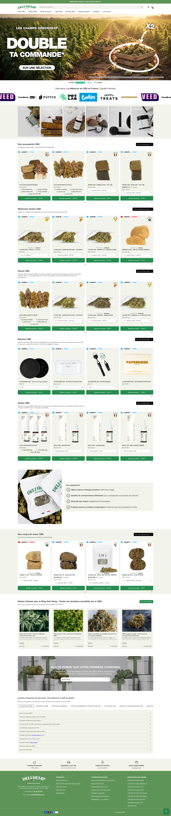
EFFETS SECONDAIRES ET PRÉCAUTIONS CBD (86, 706)
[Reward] (166, 811)
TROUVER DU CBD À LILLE (135, 787)
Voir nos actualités (146, 601)
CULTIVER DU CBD (110, 706)
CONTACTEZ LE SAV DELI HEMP (100, 790)
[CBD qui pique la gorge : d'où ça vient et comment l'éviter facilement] (136, 628)
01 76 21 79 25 (136, 768)
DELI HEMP (122, 812)
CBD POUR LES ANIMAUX (60, 706)
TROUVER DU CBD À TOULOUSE (137, 793)
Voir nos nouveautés (143, 144)
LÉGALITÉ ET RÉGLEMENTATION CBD (131, 706)
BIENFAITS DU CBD (42, 706)
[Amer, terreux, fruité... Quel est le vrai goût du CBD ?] (68, 628)
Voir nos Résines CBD (142, 339)
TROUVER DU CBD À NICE (135, 802)
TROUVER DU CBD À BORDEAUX (137, 796)
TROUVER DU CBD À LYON (135, 790)
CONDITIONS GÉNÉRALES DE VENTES (102, 780)
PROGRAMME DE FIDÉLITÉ (99, 787)
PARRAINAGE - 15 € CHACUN (99, 799)
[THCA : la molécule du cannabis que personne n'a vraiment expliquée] (102, 628)
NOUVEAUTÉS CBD (62, 780)
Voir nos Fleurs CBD (143, 271)
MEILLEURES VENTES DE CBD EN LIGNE (68, 783)
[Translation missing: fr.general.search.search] (142, 7)
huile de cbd (36, 735)
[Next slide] (151, 121)
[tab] (83, 79)
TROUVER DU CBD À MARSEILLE (137, 783)
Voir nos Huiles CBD (143, 403)
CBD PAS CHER (60, 790)
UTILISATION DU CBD (26, 706)
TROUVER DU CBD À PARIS (135, 780)
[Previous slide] (19, 121)
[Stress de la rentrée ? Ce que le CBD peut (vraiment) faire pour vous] (34, 628)
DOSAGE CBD (60, 793)
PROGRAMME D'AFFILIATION (100, 796)
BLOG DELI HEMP (61, 787)
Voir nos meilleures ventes (141, 209)
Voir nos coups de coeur (142, 534)
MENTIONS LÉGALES (97, 783)
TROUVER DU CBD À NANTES (136, 799)
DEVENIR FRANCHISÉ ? (98, 793)
